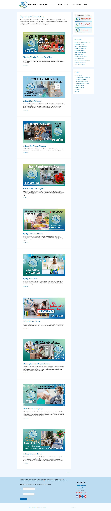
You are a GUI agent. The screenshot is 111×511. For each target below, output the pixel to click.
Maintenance (77, 89)
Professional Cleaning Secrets (82, 83)
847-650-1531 (81, 492)
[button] (66, 4)
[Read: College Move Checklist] (44, 87)
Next (68, 472)
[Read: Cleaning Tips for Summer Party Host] (44, 43)
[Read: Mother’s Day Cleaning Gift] (44, 174)
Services (66, 4)
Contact (85, 4)
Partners (78, 4)
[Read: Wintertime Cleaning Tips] (44, 395)
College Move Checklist (32, 100)
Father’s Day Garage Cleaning (34, 145)
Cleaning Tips (81, 488)
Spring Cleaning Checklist (33, 233)
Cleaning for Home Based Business (36, 363)
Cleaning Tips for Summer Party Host (37, 57)
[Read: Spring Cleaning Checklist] (44, 219)
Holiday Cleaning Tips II (32, 453)
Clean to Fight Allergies (80, 50)
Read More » (25, 65)
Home (60, 4)
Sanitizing (77, 91)
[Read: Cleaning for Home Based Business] (44, 350)
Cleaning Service (78, 75)
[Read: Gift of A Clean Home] (44, 308)
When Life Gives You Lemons (81, 56)
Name (21, 488)
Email (21, 494)
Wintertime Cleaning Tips (33, 408)
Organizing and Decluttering (82, 81)
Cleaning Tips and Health (81, 79)
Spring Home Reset (30, 278)
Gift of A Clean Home (31, 321)
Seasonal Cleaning (80, 85)
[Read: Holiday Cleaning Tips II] (44, 440)
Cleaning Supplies (81, 485)
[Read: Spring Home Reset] (44, 264)
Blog (73, 4)
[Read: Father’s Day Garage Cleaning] (44, 132)
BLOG (45, 480)
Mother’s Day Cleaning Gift (34, 188)
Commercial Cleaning (79, 87)
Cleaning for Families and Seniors (83, 77)
